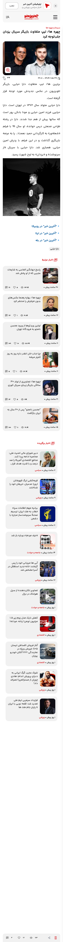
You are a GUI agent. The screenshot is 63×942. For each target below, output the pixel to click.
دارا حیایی (54, 249)
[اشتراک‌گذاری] (49, 938)
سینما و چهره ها (53, 28)
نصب (11, 6)
